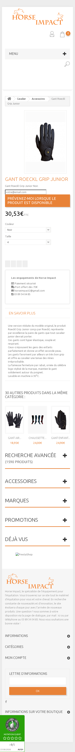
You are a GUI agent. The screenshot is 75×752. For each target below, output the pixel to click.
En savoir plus (22, 313)
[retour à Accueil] (9, 98)
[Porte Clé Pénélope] (4, 86)
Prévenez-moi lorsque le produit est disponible (31, 200)
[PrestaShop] (24, 554)
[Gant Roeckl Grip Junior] (45, 141)
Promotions (21, 520)
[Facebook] (6, 701)
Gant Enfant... (60, 438)
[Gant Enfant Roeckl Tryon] (60, 420)
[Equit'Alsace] (37, 17)
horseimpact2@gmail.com (29, 290)
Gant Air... (14, 438)
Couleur (10, 224)
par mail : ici (53, 615)
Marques (17, 500)
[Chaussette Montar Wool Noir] (71, 86)
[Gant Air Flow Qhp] (14, 420)
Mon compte (15, 657)
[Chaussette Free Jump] (37, 420)
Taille (8, 236)
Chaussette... (37, 438)
